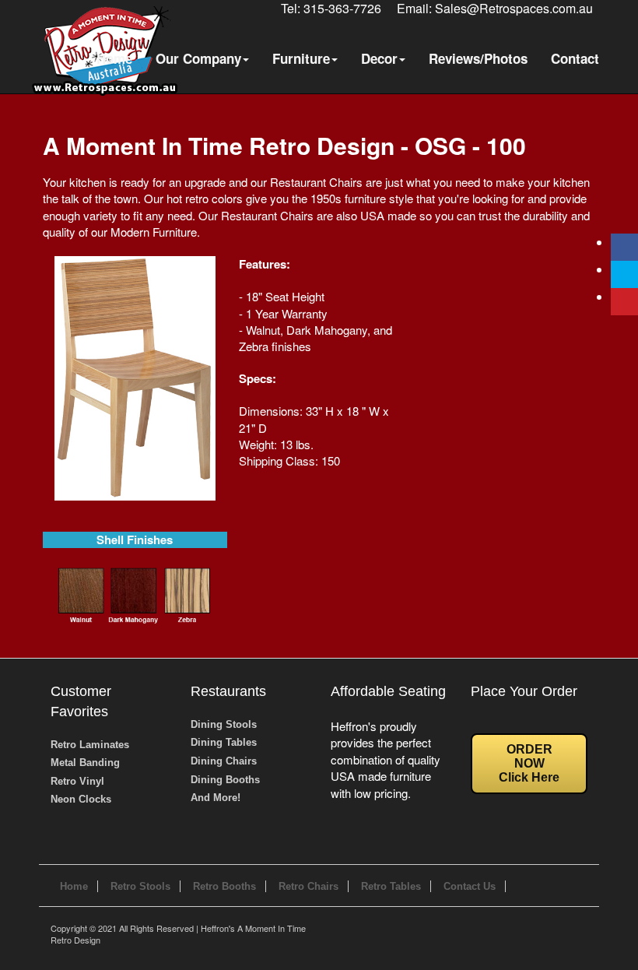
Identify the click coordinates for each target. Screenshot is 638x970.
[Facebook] (624, 247)
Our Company (198, 58)
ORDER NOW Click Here (529, 763)
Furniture (301, 58)
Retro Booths (224, 886)
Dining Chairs (224, 761)
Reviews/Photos (478, 58)
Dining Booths (225, 779)
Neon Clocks (81, 799)
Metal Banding (85, 762)
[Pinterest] (624, 301)
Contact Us (469, 886)
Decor (379, 58)
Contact (575, 58)
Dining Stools (224, 724)
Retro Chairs (308, 886)
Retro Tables (391, 886)
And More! (215, 797)
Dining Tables (224, 742)
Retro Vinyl (77, 781)
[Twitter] (624, 274)
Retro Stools (140, 886)
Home (114, 58)
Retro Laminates (90, 744)
